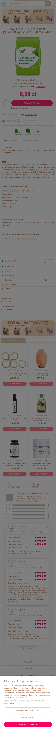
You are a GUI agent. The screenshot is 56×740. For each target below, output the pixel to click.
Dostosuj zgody (28, 717)
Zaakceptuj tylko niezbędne (28, 710)
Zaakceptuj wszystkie (28, 724)
